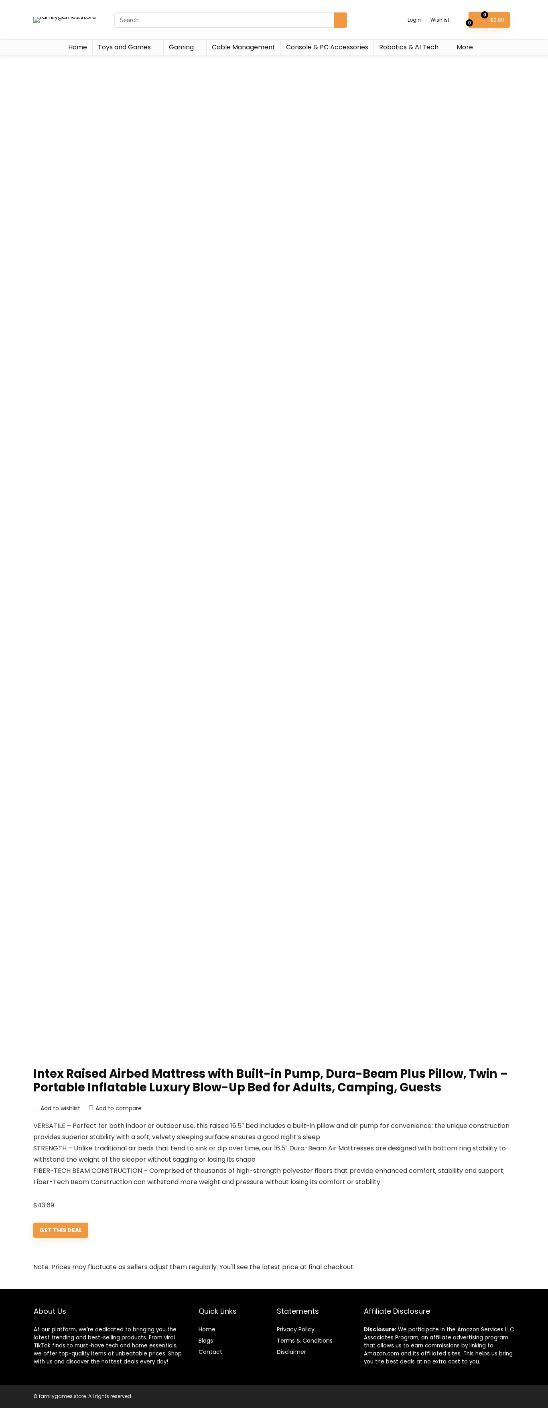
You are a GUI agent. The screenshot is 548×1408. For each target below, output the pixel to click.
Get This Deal (61, 1230)
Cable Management (243, 47)
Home (77, 47)
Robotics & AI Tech (408, 47)
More (465, 47)
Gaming (181, 47)
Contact (210, 1352)
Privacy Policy (296, 1329)
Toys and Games (124, 47)
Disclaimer (291, 1352)
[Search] (340, 20)
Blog (204, 1341)
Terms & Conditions (305, 1341)
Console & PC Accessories (327, 47)
